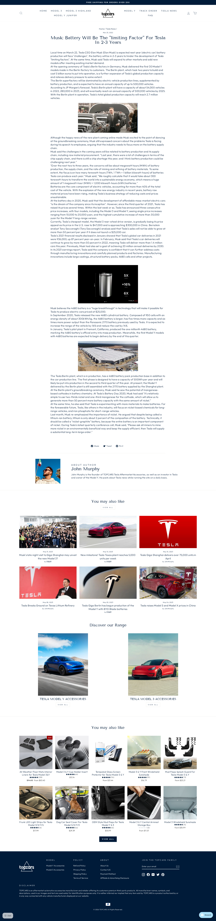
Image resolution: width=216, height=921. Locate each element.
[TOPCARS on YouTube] (153, 874)
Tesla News (111, 29)
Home (101, 29)
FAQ (150, 15)
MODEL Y (130, 11)
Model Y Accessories (55, 865)
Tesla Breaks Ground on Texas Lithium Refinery (47, 605)
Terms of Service (80, 878)
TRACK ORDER (148, 11)
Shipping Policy (80, 874)
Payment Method (108, 874)
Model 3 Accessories (55, 870)
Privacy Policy (79, 870)
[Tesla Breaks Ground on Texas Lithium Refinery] (48, 583)
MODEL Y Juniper (65, 15)
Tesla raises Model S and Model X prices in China (168, 605)
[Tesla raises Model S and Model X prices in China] (168, 583)
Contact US (105, 870)
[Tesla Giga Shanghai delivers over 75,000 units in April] (168, 532)
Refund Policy (79, 865)
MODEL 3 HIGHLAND (78, 11)
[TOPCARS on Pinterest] (162, 874)
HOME (43, 11)
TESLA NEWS (169, 11)
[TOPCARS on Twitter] (158, 874)
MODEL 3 (56, 11)
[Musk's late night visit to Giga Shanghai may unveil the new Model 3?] (48, 532)
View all (108, 507)
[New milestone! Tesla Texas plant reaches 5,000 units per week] (108, 532)
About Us (104, 865)
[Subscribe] (177, 866)
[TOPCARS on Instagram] (143, 874)
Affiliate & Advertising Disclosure (114, 878)
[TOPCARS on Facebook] (148, 874)
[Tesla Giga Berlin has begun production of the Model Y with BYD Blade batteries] (108, 583)
